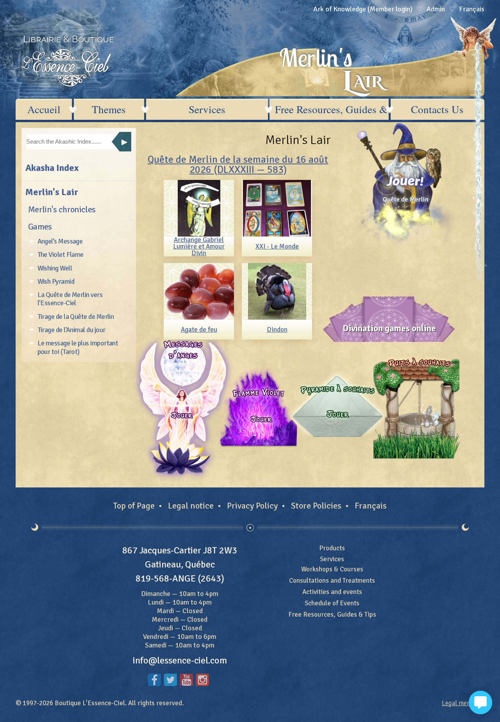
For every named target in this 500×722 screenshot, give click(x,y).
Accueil (44, 109)
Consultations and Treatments (332, 580)
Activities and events (332, 592)
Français (371, 505)
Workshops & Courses (332, 569)
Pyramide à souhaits (335, 407)
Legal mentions (463, 703)
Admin (436, 9)
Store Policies (316, 505)
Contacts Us (437, 109)
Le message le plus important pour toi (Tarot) (78, 347)
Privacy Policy (252, 505)
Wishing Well (55, 268)
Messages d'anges (183, 408)
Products (332, 548)
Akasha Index (52, 168)
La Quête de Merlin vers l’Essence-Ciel (70, 299)
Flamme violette (258, 408)
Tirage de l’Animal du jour (71, 329)
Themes (109, 109)
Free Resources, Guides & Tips (332, 109)
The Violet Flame (61, 254)
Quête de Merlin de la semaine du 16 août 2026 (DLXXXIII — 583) (238, 164)
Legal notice (191, 505)
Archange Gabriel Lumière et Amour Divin (199, 246)
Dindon (277, 329)
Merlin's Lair (51, 192)
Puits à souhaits (416, 408)
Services (207, 109)
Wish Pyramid (56, 281)
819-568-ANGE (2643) (180, 578)
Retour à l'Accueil (67, 61)
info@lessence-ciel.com (180, 660)
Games (40, 226)
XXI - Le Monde (277, 246)
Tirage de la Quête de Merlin (76, 316)
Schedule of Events (332, 603)
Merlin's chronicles (61, 209)
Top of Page (134, 505)
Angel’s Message (60, 241)
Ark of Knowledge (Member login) (362, 9)
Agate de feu (199, 329)
